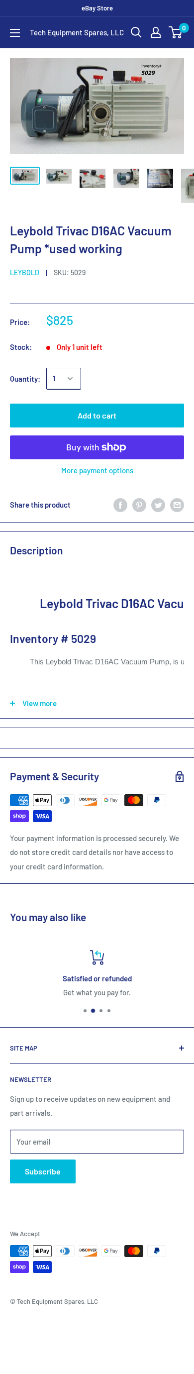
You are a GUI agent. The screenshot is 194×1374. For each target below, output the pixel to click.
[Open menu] (15, 33)
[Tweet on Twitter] (158, 504)
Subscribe (43, 1171)
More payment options (97, 470)
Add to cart (97, 415)
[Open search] (136, 32)
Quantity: (25, 378)
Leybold (24, 272)
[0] (176, 32)
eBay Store (97, 8)
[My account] (156, 32)
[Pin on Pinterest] (139, 504)
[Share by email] (177, 504)
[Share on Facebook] (120, 504)
